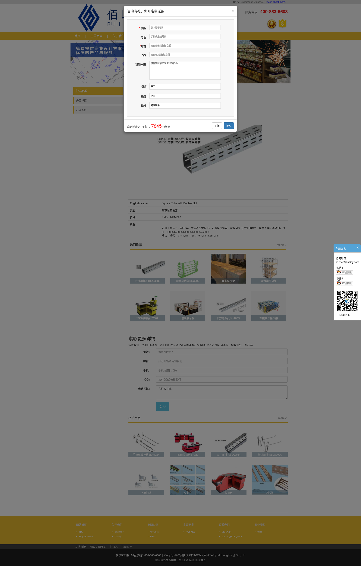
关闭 (217, 125)
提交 (228, 125)
